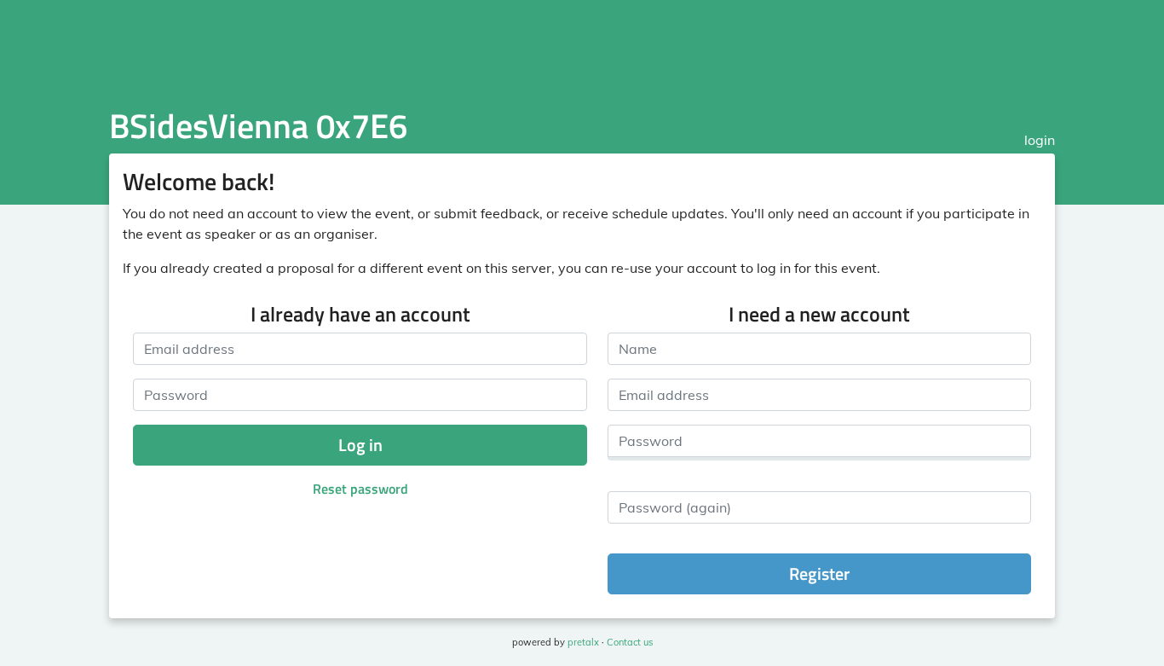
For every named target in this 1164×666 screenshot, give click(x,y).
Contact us (630, 642)
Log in (360, 444)
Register (819, 573)
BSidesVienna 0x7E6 (258, 126)
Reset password (360, 488)
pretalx (583, 642)
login (1039, 139)
